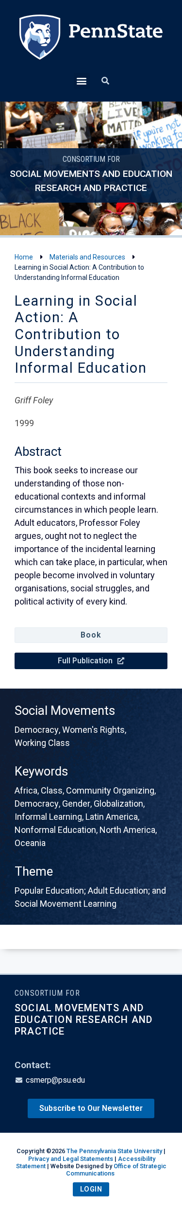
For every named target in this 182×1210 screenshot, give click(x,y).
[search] (105, 81)
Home (24, 257)
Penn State (91, 44)
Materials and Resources (87, 257)
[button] (82, 81)
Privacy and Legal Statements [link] (70, 1158)
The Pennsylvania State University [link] (114, 1151)
